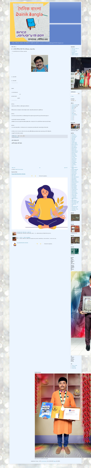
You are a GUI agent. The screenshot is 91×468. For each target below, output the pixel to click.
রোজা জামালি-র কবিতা (74, 207)
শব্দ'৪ (72, 112)
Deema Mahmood (74, 147)
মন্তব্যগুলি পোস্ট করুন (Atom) (19, 169)
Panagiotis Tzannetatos (75, 181)
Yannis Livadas (74, 194)
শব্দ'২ (72, 119)
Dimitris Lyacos (74, 148)
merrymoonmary (44, 461)
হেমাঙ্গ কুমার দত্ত (74, 210)
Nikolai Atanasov (74, 180)
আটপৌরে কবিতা (74, 106)
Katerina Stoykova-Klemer (74, 168)
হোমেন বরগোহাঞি (74, 137)
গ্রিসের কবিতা (73, 138)
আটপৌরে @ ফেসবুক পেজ (75, 54)
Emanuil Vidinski (74, 156)
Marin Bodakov (74, 178)
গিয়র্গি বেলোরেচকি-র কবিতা (75, 202)
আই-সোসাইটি (73, 49)
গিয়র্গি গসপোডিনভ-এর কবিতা (75, 201)
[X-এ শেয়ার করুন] (22, 135)
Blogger (55, 461)
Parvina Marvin (74, 183)
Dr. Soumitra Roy (74, 51)
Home (73, 96)
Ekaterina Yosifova (74, 152)
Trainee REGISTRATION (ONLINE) (18, 174)
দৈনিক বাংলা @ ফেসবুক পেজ (75, 48)
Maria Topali (74, 175)
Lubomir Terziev (74, 173)
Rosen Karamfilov (74, 185)
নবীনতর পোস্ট (13, 167)
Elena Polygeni (74, 154)
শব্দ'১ (72, 118)
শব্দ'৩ (72, 116)
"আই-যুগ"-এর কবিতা (74, 104)
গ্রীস (72, 205)
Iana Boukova (74, 161)
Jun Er (73, 166)
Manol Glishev (74, 174)
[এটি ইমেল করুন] (20, 135)
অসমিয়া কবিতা (73, 139)
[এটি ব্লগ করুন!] (21, 135)
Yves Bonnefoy (74, 196)
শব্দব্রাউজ (73, 107)
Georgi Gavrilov (74, 158)
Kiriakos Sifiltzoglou (75, 169)
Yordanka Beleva (74, 195)
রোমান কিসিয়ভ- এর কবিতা (75, 209)
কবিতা (17, 137)
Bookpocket (73, 52)
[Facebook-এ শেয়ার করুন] (23, 135)
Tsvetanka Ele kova (75, 189)
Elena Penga (73, 153)
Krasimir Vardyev (74, 170)
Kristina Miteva (74, 171)
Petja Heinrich (74, 184)
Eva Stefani (73, 157)
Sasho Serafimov (74, 188)
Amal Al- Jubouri (74, 143)
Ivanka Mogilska (74, 162)
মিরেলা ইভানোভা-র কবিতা (75, 206)
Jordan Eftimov (74, 164)
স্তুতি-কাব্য (73, 113)
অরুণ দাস (16, 137)
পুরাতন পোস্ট (65, 167)
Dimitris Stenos (74, 149)
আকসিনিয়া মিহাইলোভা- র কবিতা (75, 199)
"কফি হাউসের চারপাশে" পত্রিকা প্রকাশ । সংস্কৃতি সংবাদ (24, 232)
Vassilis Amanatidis (75, 193)
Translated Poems (74, 136)
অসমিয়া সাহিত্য (73, 134)
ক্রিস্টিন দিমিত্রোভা (74, 200)
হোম (39, 167)
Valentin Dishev (74, 190)
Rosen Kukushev (74, 186)
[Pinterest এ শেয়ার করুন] (24, 135)
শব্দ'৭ (72, 117)
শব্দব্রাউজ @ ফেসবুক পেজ (75, 53)
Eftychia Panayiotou (75, 150)
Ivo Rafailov (73, 163)
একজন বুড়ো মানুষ (74, 368)
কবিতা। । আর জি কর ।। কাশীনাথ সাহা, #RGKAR (23, 237)
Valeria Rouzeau (74, 191)
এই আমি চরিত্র (74, 366)
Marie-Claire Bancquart (75, 176)
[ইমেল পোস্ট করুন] (18, 135)
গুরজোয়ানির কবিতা (74, 204)
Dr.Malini (73, 141)
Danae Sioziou (74, 146)
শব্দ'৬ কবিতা (73, 111)
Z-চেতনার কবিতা (74, 114)
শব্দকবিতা (73, 108)
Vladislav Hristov (74, 142)
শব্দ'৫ (72, 109)
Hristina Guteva (74, 159)
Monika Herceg (74, 179)
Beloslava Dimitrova (75, 144)
